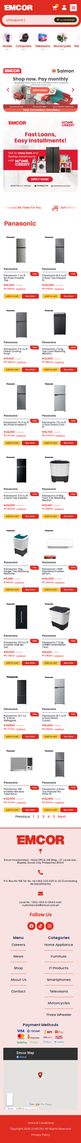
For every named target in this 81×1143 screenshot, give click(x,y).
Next (62, 816)
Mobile (7, 46)
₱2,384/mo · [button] (15, 362)
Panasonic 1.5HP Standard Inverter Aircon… (53, 571)
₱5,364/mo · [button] (53, 582)
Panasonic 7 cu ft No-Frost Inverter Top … (14, 277)
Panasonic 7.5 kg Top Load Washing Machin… (53, 351)
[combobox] (40, 20)
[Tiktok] (40, 926)
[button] (73, 7)
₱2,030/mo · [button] (53, 435)
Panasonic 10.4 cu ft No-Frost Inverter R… (16, 423)
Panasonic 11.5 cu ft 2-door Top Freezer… (16, 496)
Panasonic (11, 269)
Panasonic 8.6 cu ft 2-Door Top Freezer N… (54, 277)
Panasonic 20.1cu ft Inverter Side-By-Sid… (16, 644)
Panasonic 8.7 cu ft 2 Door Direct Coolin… (54, 718)
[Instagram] (49, 926)
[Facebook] (31, 926)
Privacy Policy (40, 1134)
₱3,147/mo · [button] (15, 435)
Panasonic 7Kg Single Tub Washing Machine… (16, 571)
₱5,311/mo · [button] (15, 729)
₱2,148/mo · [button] (15, 288)
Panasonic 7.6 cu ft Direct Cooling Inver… (15, 351)
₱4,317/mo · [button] (15, 802)
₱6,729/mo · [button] (15, 655)
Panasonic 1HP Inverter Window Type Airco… (14, 791)
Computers (24, 46)
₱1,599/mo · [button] (53, 508)
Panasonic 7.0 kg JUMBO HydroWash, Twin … (54, 644)
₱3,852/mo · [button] (15, 508)
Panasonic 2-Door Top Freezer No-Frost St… (53, 791)
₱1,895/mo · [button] (53, 362)
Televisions (42, 46)
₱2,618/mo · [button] (53, 288)
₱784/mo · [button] (14, 582)
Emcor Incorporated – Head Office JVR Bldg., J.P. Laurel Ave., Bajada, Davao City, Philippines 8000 (40, 861)
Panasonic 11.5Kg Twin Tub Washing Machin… (53, 498)
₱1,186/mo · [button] (53, 655)
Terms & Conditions (41, 1122)
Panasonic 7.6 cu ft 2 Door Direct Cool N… (54, 424)
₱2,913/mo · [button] (53, 802)
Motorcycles (62, 46)
